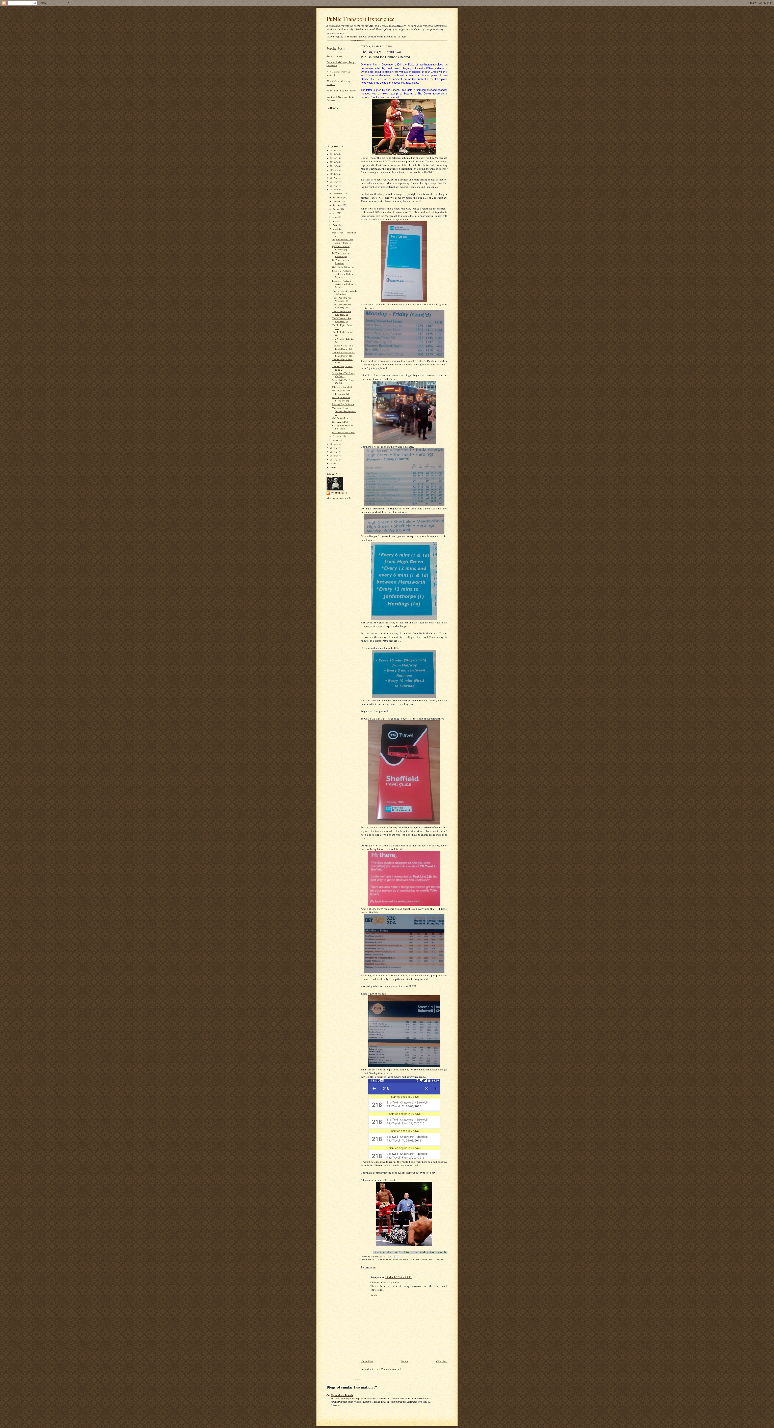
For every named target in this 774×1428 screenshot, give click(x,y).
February (337, 436)
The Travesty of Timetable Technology (344, 292)
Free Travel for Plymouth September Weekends (354, 1398)
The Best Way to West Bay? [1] (342, 368)
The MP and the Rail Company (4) (341, 299)
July (335, 213)
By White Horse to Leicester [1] (341, 255)
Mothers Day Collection (343, 404)
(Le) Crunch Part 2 (341, 418)
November (338, 197)
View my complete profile (339, 497)
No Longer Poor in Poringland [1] (341, 399)
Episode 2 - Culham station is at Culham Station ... (342, 273)
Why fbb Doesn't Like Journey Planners (342, 241)
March (336, 228)
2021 (332, 169)
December (338, 193)
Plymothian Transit (342, 1395)
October (337, 201)
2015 (332, 443)
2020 (332, 173)
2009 (332, 467)
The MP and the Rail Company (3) (341, 306)
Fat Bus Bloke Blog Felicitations (341, 90)
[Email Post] (395, 1257)
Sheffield (415, 1259)
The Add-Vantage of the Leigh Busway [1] (343, 354)
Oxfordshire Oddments (343, 267)
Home (404, 1361)
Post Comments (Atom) (388, 1369)
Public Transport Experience (361, 19)
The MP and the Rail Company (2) (341, 313)
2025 (332, 154)
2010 (332, 463)
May (335, 220)
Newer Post (367, 1361)
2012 (332, 455)
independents (384, 1259)
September (338, 205)
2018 (332, 181)
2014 (332, 447)
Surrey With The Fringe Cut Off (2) (343, 375)
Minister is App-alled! (342, 386)
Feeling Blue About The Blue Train (343, 427)
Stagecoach (427, 1259)
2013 (332, 451)
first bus (372, 1259)
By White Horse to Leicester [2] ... (341, 248)
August (336, 209)
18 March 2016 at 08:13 (398, 1277)
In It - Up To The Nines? (343, 432)
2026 (332, 150)
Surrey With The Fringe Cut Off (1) (343, 382)
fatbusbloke (339, 493)
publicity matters (400, 1259)
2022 (332, 166)
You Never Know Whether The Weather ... (344, 411)
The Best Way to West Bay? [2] (342, 361)
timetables (439, 1259)
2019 (332, 177)
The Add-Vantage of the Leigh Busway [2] (343, 347)
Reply (373, 1295)
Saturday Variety (334, 55)
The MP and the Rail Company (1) (341, 320)
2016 (332, 189)
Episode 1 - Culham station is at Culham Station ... (342, 283)
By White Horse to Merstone (341, 261)
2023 (332, 162)
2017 (332, 185)
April (335, 224)
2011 (332, 459)
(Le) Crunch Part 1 (341, 421)
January (336, 439)
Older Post (441, 1361)
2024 (332, 158)
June (335, 216)
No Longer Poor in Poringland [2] (341, 392)
